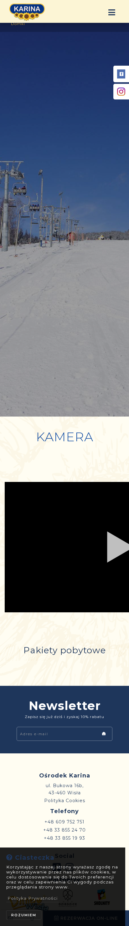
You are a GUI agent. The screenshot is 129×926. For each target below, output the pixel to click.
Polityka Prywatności (33, 898)
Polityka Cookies (64, 800)
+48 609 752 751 (64, 822)
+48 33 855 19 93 (64, 838)
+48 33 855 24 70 (64, 830)
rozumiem (23, 915)
